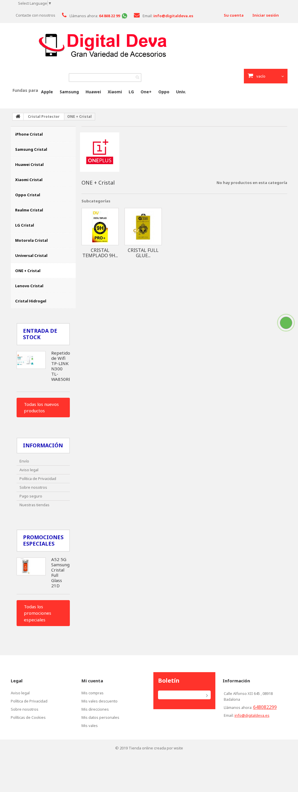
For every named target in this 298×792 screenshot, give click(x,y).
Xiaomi (115, 91)
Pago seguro (30, 496)
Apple (47, 91)
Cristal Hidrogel (30, 301)
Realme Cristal (29, 210)
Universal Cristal (31, 255)
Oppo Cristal (27, 194)
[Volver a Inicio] (18, 116)
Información (43, 445)
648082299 (265, 707)
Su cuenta (234, 15)
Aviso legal (28, 469)
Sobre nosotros (33, 487)
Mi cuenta (92, 681)
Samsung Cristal (31, 149)
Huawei (93, 91)
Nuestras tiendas (34, 504)
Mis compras (92, 693)
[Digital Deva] (149, 45)
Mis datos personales (100, 717)
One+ (146, 91)
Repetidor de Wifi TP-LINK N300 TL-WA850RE (61, 366)
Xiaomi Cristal (28, 179)
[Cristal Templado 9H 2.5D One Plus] (100, 226)
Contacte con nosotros (35, 15)
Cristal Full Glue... (143, 253)
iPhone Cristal (29, 134)
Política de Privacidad (37, 478)
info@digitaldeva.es (252, 715)
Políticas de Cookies (28, 717)
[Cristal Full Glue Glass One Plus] (143, 226)
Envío (24, 461)
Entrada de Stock (40, 334)
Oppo (163, 91)
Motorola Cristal (31, 240)
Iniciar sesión (265, 15)
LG (131, 91)
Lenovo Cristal (29, 285)
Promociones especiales (43, 540)
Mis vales (89, 725)
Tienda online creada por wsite (156, 748)
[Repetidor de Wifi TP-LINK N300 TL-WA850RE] (31, 360)
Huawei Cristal (29, 164)
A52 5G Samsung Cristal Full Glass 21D (60, 572)
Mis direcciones (95, 709)
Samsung (69, 91)
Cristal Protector (44, 116)
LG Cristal (24, 225)
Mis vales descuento (99, 701)
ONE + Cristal (27, 270)
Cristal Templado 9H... (100, 253)
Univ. (181, 91)
